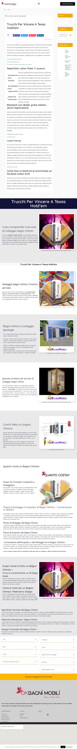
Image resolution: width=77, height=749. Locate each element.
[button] (39, 3)
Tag (4, 639)
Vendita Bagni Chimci (48, 669)
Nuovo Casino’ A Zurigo (67, 51)
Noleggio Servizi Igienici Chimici (63, 35)
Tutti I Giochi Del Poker (68, 61)
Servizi (5, 654)
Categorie (45, 639)
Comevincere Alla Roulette (14, 59)
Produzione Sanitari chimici (11, 661)
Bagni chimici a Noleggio (49, 654)
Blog (9, 9)
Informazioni (69, 747)
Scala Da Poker (11, 137)
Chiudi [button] (63, 746)
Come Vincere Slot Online (68, 56)
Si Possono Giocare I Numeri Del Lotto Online (19, 64)
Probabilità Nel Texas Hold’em (15, 134)
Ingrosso (44, 662)
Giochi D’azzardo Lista (13, 62)
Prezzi (43, 647)
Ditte (4, 647)
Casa (5, 9)
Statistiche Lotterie (12, 167)
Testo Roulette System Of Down (67, 74)
